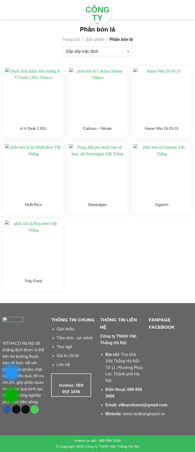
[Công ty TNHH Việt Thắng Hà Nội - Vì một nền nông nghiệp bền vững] (97, 12)
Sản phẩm (95, 39)
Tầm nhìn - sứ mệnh (75, 338)
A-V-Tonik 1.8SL (33, 128)
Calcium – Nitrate (97, 128)
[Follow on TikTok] (16, 409)
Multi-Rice (33, 204)
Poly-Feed (33, 281)
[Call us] (34, 409)
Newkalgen (97, 204)
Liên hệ (63, 364)
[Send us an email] (25, 409)
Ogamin (161, 204)
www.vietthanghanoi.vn (144, 414)
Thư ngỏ (64, 347)
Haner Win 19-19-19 (161, 128)
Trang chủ (71, 39)
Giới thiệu (65, 329)
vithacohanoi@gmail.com (142, 405)
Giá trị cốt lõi (68, 356)
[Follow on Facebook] (7, 409)
